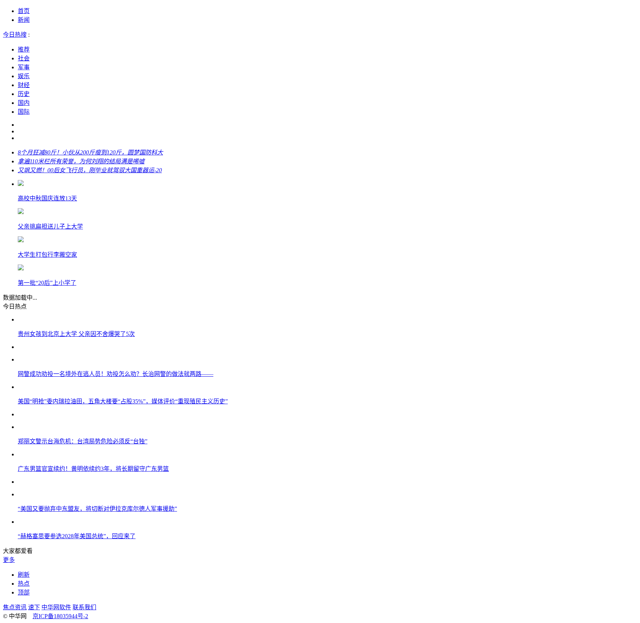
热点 (24, 583)
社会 (24, 58)
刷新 (24, 575)
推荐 (24, 49)
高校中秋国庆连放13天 (47, 198)
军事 (24, 67)
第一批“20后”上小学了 (47, 283)
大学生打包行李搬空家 (47, 254)
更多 (9, 560)
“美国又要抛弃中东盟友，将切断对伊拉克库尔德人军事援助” (97, 509)
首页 (24, 11)
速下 (34, 607)
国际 (24, 112)
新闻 (24, 20)
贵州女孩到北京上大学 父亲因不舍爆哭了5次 (76, 334)
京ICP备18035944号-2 (60, 616)
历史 (24, 94)
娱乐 (24, 76)
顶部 (24, 592)
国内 (24, 103)
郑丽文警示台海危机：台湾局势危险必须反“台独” (82, 441)
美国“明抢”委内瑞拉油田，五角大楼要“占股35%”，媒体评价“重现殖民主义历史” (123, 401)
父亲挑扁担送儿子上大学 (50, 226)
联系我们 (84, 607)
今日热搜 (15, 34)
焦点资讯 (15, 607)
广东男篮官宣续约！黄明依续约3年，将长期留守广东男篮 (93, 469)
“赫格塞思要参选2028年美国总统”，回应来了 (77, 536)
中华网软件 (56, 607)
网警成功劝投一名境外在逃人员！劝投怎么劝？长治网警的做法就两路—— (115, 374)
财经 (24, 85)
